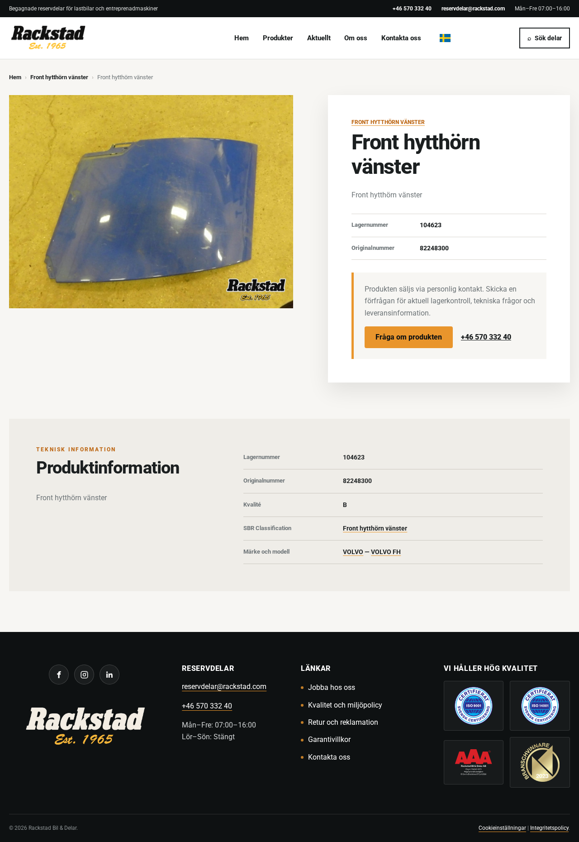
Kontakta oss (401, 38)
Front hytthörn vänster (59, 77)
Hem (241, 38)
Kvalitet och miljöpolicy (345, 705)
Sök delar (544, 38)
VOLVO (353, 551)
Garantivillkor (329, 739)
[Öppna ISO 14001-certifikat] (540, 706)
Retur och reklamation (343, 722)
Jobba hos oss (331, 687)
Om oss (355, 38)
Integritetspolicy (549, 827)
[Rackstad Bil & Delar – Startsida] (84, 728)
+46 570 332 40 (412, 8)
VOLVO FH (386, 551)
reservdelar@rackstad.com (473, 8)
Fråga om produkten (408, 337)
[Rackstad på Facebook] (59, 674)
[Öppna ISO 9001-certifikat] (474, 706)
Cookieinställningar (502, 827)
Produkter (278, 38)
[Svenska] (445, 38)
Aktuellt (319, 38)
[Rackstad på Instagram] (84, 674)
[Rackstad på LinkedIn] (109, 674)
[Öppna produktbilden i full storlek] (151, 201)
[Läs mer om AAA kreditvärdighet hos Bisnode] (474, 762)
